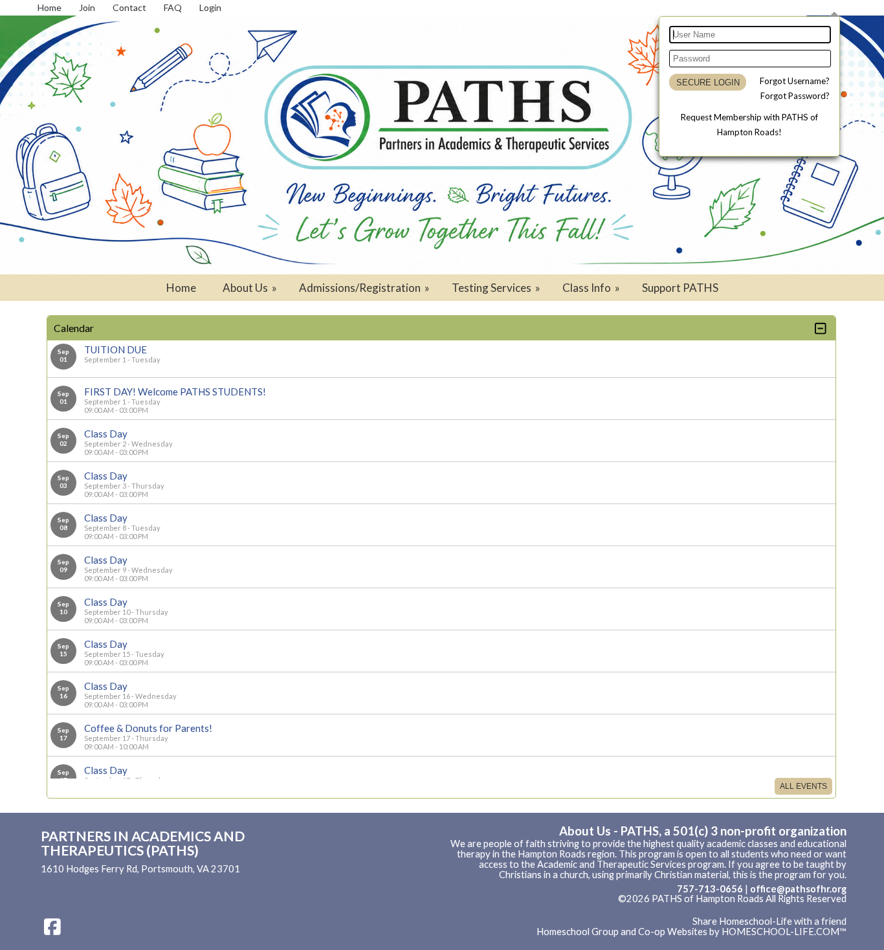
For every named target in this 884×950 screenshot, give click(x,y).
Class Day (105, 433)
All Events (803, 786)
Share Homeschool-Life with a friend (769, 921)
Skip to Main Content (801, 909)
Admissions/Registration (365, 287)
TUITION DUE (115, 349)
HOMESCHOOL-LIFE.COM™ (784, 931)
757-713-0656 (710, 888)
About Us (251, 287)
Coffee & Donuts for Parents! (148, 728)
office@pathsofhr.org (798, 888)
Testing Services (497, 287)
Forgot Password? (795, 96)
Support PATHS (680, 287)
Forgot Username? (795, 81)
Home (181, 287)
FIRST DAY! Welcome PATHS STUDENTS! (175, 391)
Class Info (592, 287)
